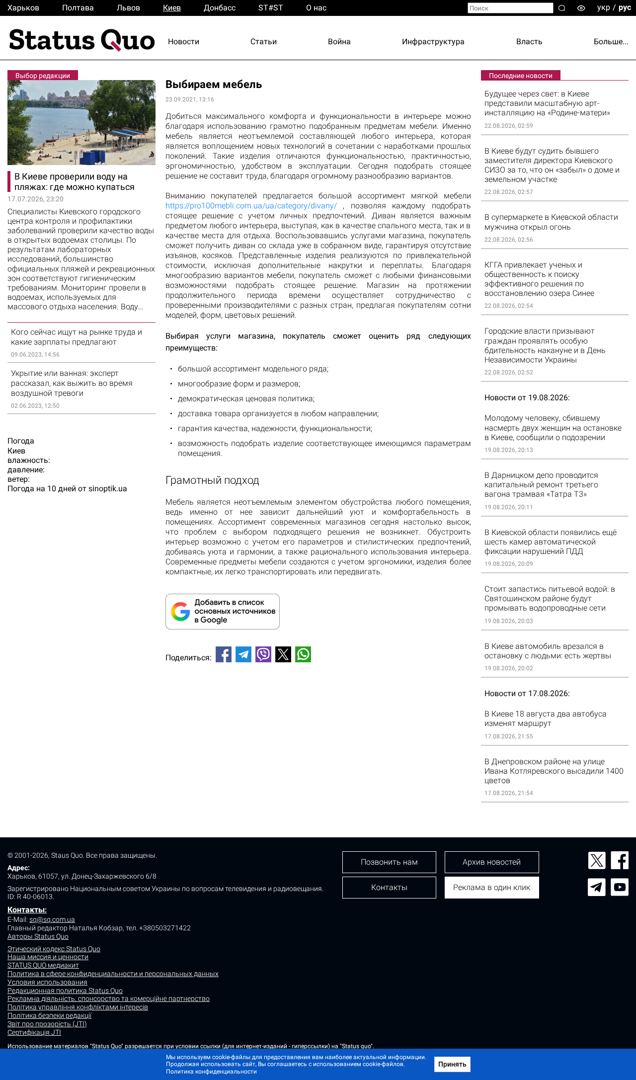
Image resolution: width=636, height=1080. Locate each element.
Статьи (263, 41)
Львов (128, 7)
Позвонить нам (389, 862)
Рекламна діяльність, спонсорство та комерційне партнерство (108, 998)
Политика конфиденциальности (211, 1071)
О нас (316, 7)
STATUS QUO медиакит (43, 965)
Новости (183, 41)
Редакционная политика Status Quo (65, 990)
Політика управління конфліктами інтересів (77, 1007)
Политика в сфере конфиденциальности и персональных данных (113, 974)
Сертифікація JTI (34, 1032)
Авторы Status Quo (38, 936)
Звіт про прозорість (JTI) (47, 1024)
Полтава (78, 7)
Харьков (23, 7)
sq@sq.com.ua (52, 919)
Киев (172, 7)
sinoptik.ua (107, 488)
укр (603, 7)
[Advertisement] (318, 703)
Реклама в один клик (491, 887)
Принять (452, 1064)
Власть (529, 41)
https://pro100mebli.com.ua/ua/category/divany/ (251, 205)
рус (625, 7)
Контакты (26, 909)
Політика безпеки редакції (49, 1015)
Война (339, 41)
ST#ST (270, 7)
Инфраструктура (433, 41)
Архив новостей (492, 862)
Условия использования (47, 982)
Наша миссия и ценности (47, 957)
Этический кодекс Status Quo (53, 949)
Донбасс (220, 7)
